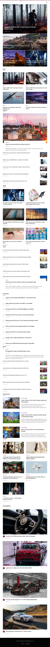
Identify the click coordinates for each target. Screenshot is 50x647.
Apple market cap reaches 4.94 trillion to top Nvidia (18, 303)
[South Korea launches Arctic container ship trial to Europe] (43, 154)
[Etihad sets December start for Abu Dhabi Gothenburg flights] (43, 258)
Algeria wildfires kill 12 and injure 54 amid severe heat (20, 28)
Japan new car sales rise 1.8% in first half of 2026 (19, 568)
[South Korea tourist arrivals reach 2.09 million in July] (25, 42)
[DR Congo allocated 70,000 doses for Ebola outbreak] (13, 214)
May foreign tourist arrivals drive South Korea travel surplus (16, 276)
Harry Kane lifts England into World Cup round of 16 (15, 375)
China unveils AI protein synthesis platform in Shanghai (19, 326)
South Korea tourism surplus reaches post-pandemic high (16, 271)
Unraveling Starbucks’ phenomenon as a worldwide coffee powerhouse (12, 477)
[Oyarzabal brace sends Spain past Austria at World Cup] (43, 369)
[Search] (46, 2)
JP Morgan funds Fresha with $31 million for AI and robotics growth (12, 457)
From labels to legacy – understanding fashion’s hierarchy (12, 499)
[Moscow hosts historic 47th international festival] (11, 432)
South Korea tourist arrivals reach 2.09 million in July (16, 45)
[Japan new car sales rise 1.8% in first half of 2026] (25, 553)
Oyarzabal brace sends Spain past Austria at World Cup (16, 368)
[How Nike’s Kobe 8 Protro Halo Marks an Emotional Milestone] (36, 467)
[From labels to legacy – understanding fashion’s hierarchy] (13, 489)
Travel (6, 43)
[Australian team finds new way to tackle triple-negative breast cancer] (36, 195)
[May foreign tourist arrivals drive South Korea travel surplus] (43, 278)
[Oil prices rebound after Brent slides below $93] (25, 128)
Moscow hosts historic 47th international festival (32, 430)
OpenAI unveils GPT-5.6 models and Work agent (17, 332)
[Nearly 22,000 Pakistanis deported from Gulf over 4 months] (36, 78)
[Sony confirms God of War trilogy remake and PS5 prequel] (11, 403)
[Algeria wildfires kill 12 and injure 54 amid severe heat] (25, 19)
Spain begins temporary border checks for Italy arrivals (15, 264)
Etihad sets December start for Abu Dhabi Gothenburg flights (17, 257)
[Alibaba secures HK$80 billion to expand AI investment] (43, 161)
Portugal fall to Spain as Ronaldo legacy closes (17, 351)
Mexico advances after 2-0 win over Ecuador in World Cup (16, 382)
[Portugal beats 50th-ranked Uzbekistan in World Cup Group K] (43, 391)
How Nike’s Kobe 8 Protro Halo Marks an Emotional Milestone (35, 477)
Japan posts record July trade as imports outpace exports (16, 167)
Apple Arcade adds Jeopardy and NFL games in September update (33, 415)
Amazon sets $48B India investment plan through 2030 (19, 343)
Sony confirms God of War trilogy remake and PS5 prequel (34, 401)
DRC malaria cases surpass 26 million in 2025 (12, 242)
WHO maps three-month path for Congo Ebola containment (35, 222)
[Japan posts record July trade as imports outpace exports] (43, 168)
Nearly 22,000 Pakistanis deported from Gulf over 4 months (36, 88)
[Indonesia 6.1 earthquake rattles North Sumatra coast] (13, 98)
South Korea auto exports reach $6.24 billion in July (15, 181)
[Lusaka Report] (25, 2)
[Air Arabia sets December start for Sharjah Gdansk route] (14, 58)
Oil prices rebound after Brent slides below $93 (17, 144)
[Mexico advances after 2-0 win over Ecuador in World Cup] (43, 383)
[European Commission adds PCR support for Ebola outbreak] (36, 58)
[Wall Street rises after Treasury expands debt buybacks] (43, 175)
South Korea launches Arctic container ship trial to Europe (16, 152)
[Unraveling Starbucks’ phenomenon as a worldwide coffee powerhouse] (13, 467)
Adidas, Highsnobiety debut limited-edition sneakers (35, 457)
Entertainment (24, 398)
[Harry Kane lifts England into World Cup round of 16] (43, 376)
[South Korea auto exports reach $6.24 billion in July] (43, 182)
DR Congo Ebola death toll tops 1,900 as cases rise (35, 242)
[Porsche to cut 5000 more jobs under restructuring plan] (25, 521)
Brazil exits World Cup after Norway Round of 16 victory (16, 361)
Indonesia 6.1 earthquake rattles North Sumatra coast (12, 108)
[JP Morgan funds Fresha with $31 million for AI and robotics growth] (13, 448)
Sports (6, 349)
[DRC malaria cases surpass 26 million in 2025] (13, 234)
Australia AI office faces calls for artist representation (19, 315)
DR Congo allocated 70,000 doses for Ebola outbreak (13, 222)
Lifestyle (5, 455)
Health (28, 58)
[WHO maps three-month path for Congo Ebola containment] (36, 214)
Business (7, 142)
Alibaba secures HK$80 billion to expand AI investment (15, 159)
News (6, 24)
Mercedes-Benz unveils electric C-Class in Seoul (18, 631)
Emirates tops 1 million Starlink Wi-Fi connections (18, 337)
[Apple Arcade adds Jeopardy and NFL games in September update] (11, 417)
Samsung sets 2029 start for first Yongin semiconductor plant (21, 320)
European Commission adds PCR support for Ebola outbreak (34, 61)
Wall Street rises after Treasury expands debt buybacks (16, 174)
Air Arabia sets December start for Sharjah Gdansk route (13, 61)
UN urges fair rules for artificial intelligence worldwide (19, 309)
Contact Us (27, 643)
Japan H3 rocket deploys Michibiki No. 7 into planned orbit (20, 297)
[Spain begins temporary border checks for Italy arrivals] (43, 265)
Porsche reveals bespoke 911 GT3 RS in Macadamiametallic (21, 599)
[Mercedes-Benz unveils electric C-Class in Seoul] (25, 617)
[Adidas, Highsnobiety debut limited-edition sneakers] (36, 448)
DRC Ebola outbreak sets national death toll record (36, 108)
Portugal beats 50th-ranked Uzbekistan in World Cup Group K (17, 389)
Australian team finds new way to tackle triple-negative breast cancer (35, 203)
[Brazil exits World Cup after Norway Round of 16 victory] (43, 362)
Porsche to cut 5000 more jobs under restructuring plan (20, 536)
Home (23, 643)
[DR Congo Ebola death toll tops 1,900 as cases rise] (36, 234)
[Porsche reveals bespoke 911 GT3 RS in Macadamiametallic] (25, 585)
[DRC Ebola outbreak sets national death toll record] (36, 98)
